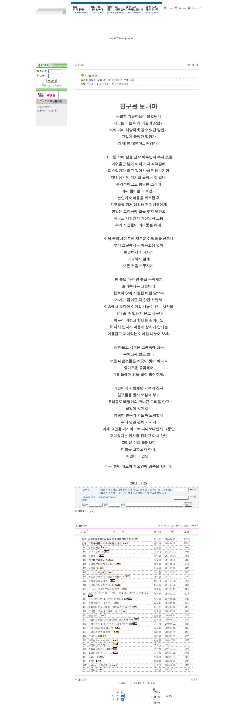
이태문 (157, 572)
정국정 (157, 611)
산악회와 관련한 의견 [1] (101, 632)
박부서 (157, 568)
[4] (127, 683)
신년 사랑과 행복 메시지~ (101, 628)
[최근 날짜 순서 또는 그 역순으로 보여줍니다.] (173, 534)
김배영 (157, 632)
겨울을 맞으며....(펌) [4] (100, 648)
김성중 (157, 547)
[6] (134, 683)
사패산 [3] (93, 657)
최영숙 (157, 589)
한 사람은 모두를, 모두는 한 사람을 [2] (107, 599)
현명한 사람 (94, 547)
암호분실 (56, 85)
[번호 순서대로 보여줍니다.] (84, 534)
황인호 (157, 594)
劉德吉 (157, 661)
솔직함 (92, 661)
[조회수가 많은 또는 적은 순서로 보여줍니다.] (187, 534)
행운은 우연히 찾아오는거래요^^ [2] (106, 576)
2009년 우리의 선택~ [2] (100, 640)
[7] (137, 683)
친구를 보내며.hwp (101, 84)
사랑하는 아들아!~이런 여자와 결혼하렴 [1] (110, 623)
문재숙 (157, 580)
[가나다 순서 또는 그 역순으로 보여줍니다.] (118, 534)
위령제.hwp (122, 84)
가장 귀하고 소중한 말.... (101, 603)
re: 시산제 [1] (101, 572)
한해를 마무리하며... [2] (100, 644)
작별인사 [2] (94, 636)
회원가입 (46, 85)
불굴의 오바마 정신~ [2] (100, 653)
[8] (140, 683)
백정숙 (157, 644)
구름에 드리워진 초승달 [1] (102, 564)
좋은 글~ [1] (94, 615)
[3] (124, 683)
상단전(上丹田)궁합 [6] (100, 665)
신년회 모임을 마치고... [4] (102, 585)
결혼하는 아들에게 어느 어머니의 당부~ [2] (110, 607)
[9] (144, 683)
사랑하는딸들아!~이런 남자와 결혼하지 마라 (111, 619)
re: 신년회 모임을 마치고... (108, 589)
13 (153, 683)
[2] (98, 560)
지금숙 (157, 551)
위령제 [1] (93, 556)
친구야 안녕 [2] (96, 551)
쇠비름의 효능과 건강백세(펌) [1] (105, 611)
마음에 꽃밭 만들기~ (99, 580)
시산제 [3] (93, 568)
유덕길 (92, 80)
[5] (131, 683)
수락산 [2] (93, 669)
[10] (148, 683)
